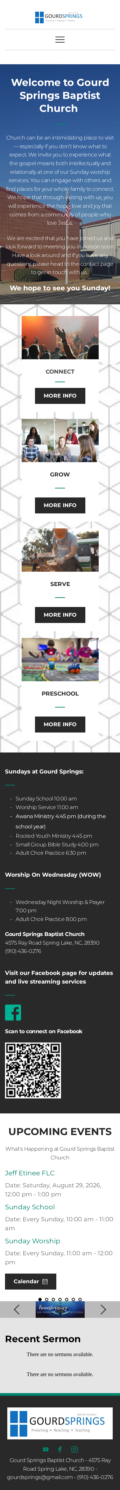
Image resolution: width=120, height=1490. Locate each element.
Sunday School (30, 1207)
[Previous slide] (17, 1309)
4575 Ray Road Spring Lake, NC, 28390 (52, 943)
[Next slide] (103, 1309)
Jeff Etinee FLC (30, 1173)
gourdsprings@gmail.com (40, 1477)
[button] (60, 39)
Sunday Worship (32, 1241)
